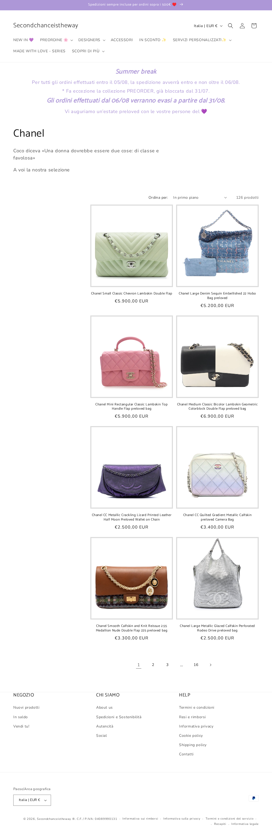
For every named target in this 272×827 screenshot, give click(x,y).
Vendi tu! (21, 726)
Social (101, 735)
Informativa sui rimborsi (140, 819)
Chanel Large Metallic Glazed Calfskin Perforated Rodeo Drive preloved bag (217, 628)
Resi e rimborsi (192, 717)
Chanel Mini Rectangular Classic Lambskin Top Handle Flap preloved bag (131, 407)
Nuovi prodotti (26, 707)
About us (104, 707)
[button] (56, 40)
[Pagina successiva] (210, 665)
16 (196, 664)
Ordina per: (158, 197)
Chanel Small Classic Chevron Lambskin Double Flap (131, 294)
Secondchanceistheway (54, 819)
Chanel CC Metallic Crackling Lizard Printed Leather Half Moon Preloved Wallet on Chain (132, 517)
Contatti (186, 754)
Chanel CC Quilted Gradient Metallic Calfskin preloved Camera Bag (217, 517)
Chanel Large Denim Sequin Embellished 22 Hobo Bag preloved (217, 296)
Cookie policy (191, 735)
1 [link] (138, 665)
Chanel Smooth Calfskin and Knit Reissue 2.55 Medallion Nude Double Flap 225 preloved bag (132, 628)
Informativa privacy (196, 726)
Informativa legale (245, 824)
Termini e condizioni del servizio (229, 819)
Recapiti (220, 824)
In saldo (20, 717)
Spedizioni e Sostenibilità (119, 717)
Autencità (104, 726)
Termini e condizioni (196, 707)
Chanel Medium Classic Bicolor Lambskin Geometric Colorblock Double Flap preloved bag (217, 407)
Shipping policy (193, 744)
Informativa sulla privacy (182, 819)
